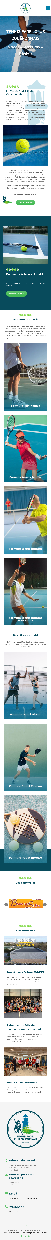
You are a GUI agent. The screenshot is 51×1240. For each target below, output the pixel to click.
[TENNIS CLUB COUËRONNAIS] (25, 3)
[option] (26, 903)
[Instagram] (29, 1236)
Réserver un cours (17, 294)
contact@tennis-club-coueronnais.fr (23, 1198)
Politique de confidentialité (36, 1233)
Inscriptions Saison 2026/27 (25, 972)
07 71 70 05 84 (14, 1212)
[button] (6, 904)
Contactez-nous (25, 202)
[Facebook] (21, 1236)
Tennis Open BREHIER (22, 1082)
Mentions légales (18, 1233)
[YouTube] (25, 1236)
